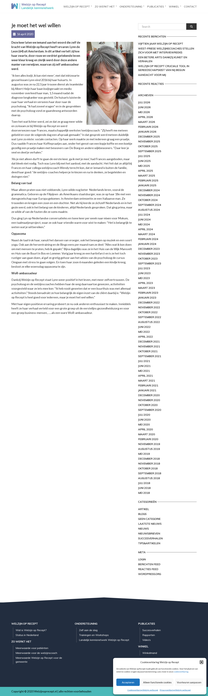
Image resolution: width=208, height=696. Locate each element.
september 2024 (149, 204)
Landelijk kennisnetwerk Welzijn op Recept (104, 639)
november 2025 (149, 141)
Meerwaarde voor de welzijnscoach (36, 653)
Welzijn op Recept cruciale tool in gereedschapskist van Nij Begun (163, 68)
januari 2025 (147, 185)
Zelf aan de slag (88, 630)
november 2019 (149, 444)
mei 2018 (144, 492)
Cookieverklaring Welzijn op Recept (142, 690)
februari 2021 (148, 385)
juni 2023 (144, 273)
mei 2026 (144, 112)
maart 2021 (146, 380)
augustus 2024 (149, 209)
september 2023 (149, 263)
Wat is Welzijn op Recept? (31, 630)
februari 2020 (148, 439)
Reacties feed (148, 569)
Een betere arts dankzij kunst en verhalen (162, 59)
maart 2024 (146, 234)
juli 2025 (144, 156)
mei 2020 (144, 424)
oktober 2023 (148, 258)
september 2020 (149, 409)
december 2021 (149, 341)
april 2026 (145, 117)
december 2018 (149, 458)
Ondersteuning (131, 6)
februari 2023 (148, 292)
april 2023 (145, 283)
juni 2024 (144, 219)
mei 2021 (144, 370)
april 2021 (145, 375)
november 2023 (149, 253)
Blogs (142, 514)
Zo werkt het (105, 6)
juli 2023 (144, 268)
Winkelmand (149, 653)
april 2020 (145, 429)
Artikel (143, 509)
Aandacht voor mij (152, 74)
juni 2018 (144, 488)
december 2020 (149, 395)
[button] (201, 662)
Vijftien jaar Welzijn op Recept (160, 43)
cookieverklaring (181, 671)
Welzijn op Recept (76, 6)
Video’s (146, 639)
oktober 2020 (148, 405)
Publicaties (155, 6)
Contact (190, 6)
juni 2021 (144, 366)
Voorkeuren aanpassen (189, 682)
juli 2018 (144, 483)
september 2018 (149, 473)
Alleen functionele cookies (157, 682)
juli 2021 (144, 361)
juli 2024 (144, 214)
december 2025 (149, 136)
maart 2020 (146, 434)
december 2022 (149, 302)
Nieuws (143, 528)
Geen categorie (149, 518)
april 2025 (145, 170)
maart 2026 (146, 121)
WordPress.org (149, 574)
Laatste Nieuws (150, 523)
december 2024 (149, 190)
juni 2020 (144, 419)
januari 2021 (147, 390)
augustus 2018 (149, 478)
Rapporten (148, 635)
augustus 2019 (149, 448)
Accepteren (128, 682)
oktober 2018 (148, 468)
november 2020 (149, 400)
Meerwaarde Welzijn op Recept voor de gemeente (39, 659)
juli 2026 (144, 102)
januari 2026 (147, 131)
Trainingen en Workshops (94, 635)
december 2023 (149, 248)
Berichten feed (149, 564)
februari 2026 (148, 126)
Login (142, 559)
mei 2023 (144, 278)
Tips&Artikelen (149, 543)
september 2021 (149, 356)
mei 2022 (144, 331)
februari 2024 (148, 239)
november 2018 (149, 463)
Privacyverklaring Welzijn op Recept (175, 690)
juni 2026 (144, 107)
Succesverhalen (150, 538)
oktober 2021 (148, 351)
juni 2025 (144, 161)
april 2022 (145, 336)
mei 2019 (144, 453)
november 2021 (149, 346)
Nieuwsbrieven (149, 533)
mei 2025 (144, 165)
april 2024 (145, 229)
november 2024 (149, 195)
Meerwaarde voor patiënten (32, 648)
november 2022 (149, 307)
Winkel (174, 6)
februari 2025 (148, 180)
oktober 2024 (148, 200)
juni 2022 (144, 326)
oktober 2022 (148, 312)
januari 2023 (147, 297)
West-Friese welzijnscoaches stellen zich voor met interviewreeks (166, 50)
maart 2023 (146, 287)
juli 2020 (144, 414)
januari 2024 (147, 244)
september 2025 (149, 151)
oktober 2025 (148, 146)
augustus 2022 (149, 322)
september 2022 (149, 317)
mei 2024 (144, 224)
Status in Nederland (27, 635)
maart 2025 (146, 175)
